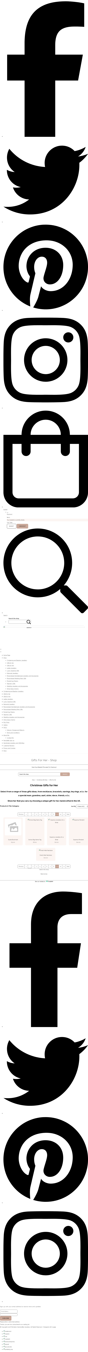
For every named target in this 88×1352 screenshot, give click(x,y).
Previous (21, 814)
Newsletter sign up (8, 740)
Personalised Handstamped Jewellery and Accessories (22, 676)
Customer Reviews (8, 745)
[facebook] (45, 136)
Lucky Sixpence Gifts (13, 671)
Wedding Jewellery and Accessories (17, 686)
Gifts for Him (10, 665)
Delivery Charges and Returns (15, 730)
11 (64, 814)
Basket (11, 526)
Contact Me (10, 738)
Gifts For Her (52, 780)
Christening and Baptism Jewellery (17, 660)
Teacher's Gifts (11, 683)
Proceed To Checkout (49, 767)
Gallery (5, 725)
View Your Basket (37, 767)
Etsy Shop (6, 722)
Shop (5, 658)
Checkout (22, 526)
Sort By (73, 806)
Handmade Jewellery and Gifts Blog (13, 743)
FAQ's (5, 727)
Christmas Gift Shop (42, 780)
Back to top (44, 874)
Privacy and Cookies (9, 748)
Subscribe (5, 1318)
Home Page (6, 655)
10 (60, 814)
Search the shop (44, 869)
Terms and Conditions (13, 733)
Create (54, 1327)
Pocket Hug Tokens (12, 681)
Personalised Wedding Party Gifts (16, 678)
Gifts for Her (10, 663)
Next (68, 814)
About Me (6, 735)
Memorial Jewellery (12, 673)
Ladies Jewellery (11, 668)
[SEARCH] (29, 622)
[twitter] (45, 222)
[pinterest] (45, 310)
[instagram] (45, 408)
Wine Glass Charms (12, 689)
